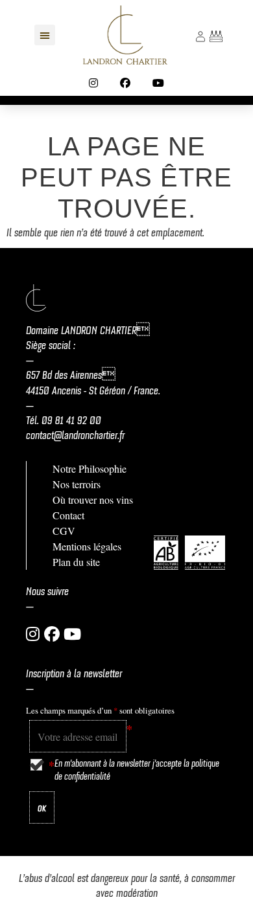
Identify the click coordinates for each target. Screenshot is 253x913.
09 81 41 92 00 (71, 419)
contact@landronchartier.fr (75, 433)
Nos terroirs (77, 484)
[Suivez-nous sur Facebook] (125, 82)
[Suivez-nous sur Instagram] (93, 82)
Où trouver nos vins (93, 499)
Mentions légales (87, 546)
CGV (64, 530)
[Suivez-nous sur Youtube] (158, 82)
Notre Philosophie (89, 468)
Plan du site (76, 562)
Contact (68, 515)
